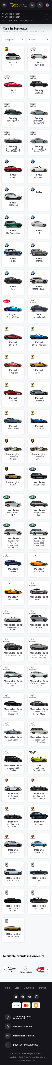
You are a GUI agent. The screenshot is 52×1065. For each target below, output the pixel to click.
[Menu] (4, 5)
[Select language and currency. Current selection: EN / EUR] (47, 5)
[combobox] (47, 5)
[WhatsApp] (32, 5)
